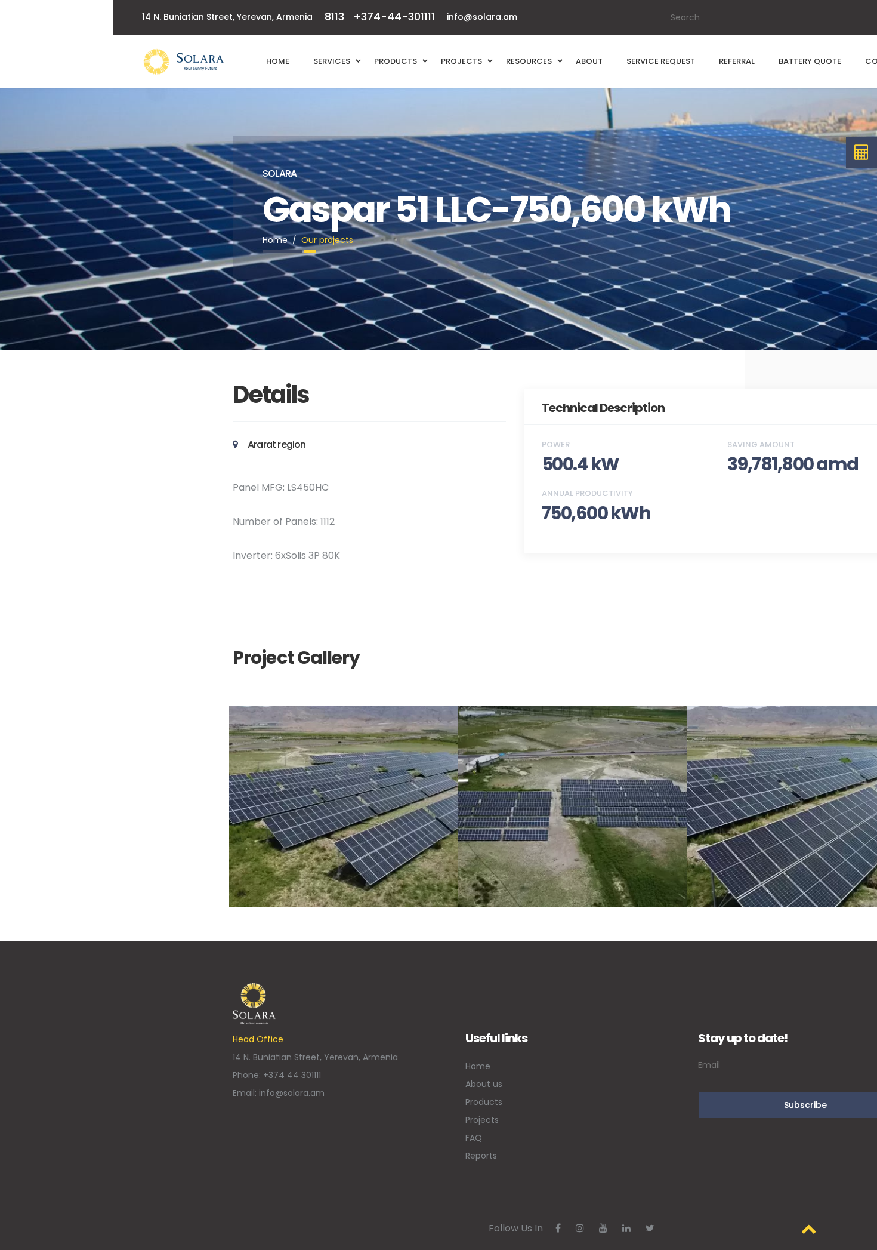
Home (275, 240)
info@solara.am (482, 17)
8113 (334, 16)
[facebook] (558, 1228)
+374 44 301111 (292, 1075)
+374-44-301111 (394, 16)
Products (483, 1102)
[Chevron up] (809, 1228)
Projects (482, 1120)
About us (483, 1084)
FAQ (473, 1138)
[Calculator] (861, 152)
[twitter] (650, 1228)
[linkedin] (626, 1228)
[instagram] (580, 1228)
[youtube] (603, 1228)
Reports (481, 1156)
